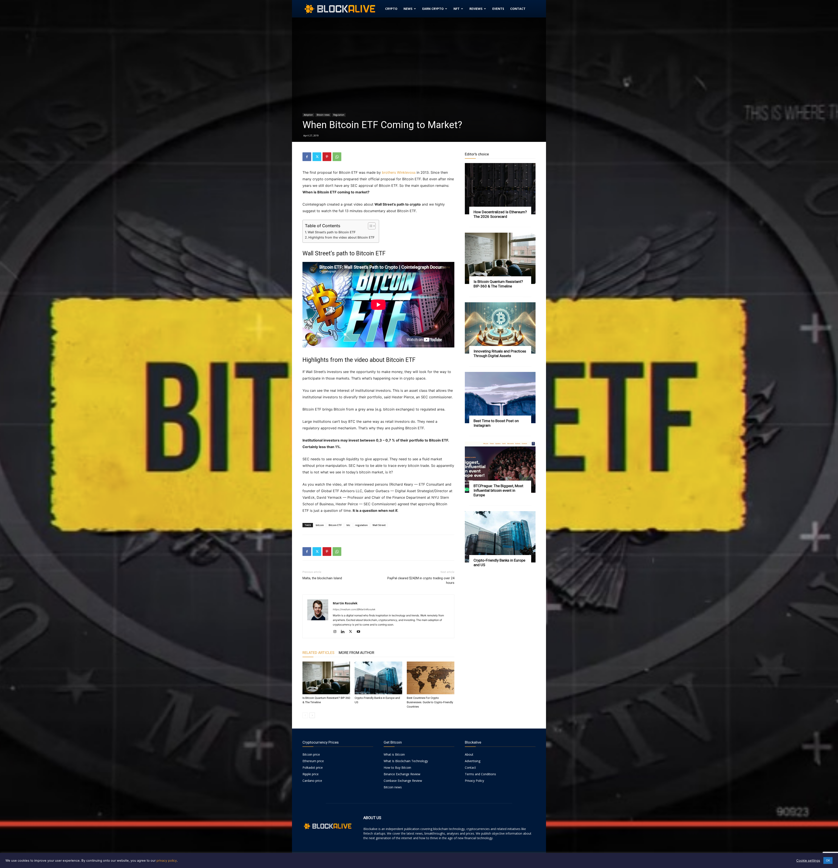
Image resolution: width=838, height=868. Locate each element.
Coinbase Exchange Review (403, 781)
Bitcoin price (311, 754)
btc (348, 525)
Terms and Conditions (480, 774)
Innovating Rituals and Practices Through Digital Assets (500, 353)
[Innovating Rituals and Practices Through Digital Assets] (500, 328)
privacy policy (166, 861)
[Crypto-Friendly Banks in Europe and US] (378, 678)
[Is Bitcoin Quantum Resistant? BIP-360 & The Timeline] (326, 678)
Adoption (308, 114)
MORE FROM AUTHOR (356, 652)
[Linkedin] (344, 631)
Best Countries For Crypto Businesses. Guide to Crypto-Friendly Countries (430, 702)
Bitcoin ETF (335, 525)
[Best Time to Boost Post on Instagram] (500, 397)
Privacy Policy (474, 781)
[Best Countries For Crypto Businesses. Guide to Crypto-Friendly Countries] (430, 678)
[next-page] (312, 715)
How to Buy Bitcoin (397, 767)
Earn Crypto (433, 9)
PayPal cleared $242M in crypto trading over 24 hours (420, 580)
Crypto (391, 9)
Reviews (476, 9)
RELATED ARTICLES (318, 652)
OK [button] (828, 860)
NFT (456, 9)
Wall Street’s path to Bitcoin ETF (331, 232)
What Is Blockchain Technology (406, 761)
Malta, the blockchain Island (322, 578)
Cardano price (312, 781)
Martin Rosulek (345, 603)
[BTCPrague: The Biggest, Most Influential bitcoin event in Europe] (500, 467)
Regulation (338, 114)
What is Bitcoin (394, 754)
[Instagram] (336, 631)
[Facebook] (306, 156)
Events (498, 9)
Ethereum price (313, 761)
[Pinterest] (327, 156)
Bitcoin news (323, 114)
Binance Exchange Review (402, 774)
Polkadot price (312, 767)
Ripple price (310, 774)
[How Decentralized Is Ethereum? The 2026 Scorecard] (500, 188)
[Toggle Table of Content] (369, 226)
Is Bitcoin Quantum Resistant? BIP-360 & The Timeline (498, 283)
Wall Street (379, 525)
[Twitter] (317, 156)
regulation (361, 525)
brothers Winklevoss (399, 172)
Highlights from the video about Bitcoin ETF (341, 237)
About (469, 754)
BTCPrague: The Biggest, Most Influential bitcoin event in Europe (498, 490)
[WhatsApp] (337, 156)
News (408, 9)
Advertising (472, 761)
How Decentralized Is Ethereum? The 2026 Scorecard (500, 214)
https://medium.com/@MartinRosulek (354, 609)
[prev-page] (305, 715)
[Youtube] (360, 631)
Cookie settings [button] (808, 861)
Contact (517, 9)
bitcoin (320, 525)
